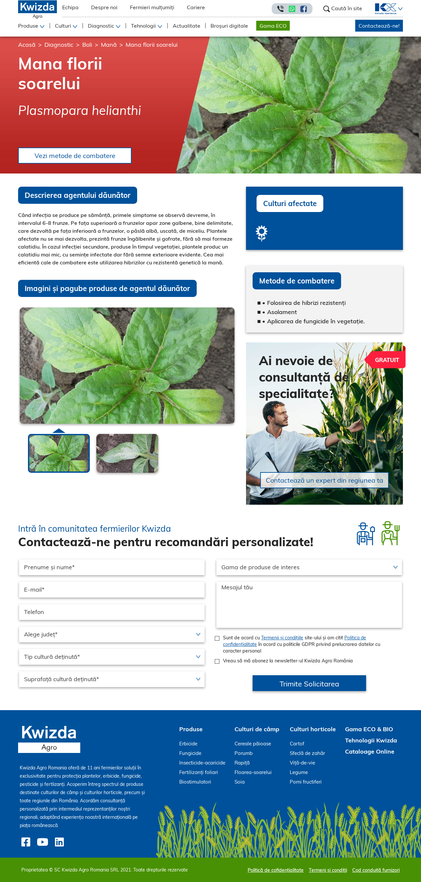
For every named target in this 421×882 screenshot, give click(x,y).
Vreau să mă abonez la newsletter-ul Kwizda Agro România (288, 661)
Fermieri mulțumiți (152, 7)
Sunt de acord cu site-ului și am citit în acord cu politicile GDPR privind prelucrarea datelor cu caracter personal (301, 644)
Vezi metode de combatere (75, 155)
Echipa (70, 7)
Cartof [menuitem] (297, 743)
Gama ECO (273, 25)
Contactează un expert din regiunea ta (324, 480)
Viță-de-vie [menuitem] (302, 763)
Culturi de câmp (257, 729)
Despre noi (104, 7)
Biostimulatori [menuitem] (195, 782)
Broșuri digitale (229, 25)
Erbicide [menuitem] (188, 743)
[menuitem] (381, 9)
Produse (191, 729)
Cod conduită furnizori (376, 870)
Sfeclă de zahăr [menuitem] (307, 753)
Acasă (27, 44)
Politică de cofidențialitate (276, 870)
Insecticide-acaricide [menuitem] (202, 763)
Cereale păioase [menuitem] (253, 743)
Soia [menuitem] (240, 782)
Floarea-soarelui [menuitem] (253, 772)
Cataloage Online (369, 751)
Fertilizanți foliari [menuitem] (198, 772)
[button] (399, 9)
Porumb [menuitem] (244, 753)
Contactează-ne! (379, 25)
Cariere (196, 7)
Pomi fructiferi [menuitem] (306, 782)
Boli (87, 44)
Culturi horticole (313, 729)
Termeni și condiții (328, 870)
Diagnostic (58, 44)
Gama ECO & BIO (369, 729)
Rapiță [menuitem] (242, 763)
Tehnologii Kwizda (371, 740)
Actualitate (186, 25)
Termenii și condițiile (282, 638)
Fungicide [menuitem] (190, 753)
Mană (109, 44)
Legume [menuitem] (299, 772)
